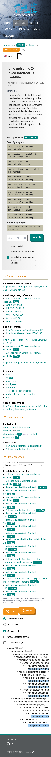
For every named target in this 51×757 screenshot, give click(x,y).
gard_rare (11, 384)
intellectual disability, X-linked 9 (26, 487)
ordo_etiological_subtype (18, 390)
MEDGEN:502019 (15, 308)
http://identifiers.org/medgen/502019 (25, 330)
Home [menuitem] (7, 22)
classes (32, 45)
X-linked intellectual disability (20, 449)
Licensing (29, 752)
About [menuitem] (37, 29)
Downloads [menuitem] (10, 35)
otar (8, 397)
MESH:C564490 (14, 311)
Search (37, 237)
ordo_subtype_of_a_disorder (20, 394)
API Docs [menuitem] (8, 29)
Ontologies (8, 45)
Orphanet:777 (13, 318)
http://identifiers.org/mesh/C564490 (24, 333)
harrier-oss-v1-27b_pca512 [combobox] (18, 465)
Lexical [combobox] (14, 263)
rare (8, 374)
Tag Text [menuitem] (34, 22)
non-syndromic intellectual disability (24, 445)
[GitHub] (8, 743)
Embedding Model (11, 462)
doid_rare (11, 381)
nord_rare (11, 387)
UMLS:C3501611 (15, 321)
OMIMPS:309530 (15, 314)
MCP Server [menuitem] (24, 29)
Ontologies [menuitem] (20, 22)
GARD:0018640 (14, 305)
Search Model (16, 260)
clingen (9, 377)
